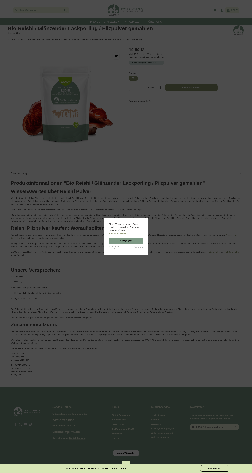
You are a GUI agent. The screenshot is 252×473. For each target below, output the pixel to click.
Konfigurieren (138, 247)
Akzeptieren (126, 241)
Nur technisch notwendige (114, 248)
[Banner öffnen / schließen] (126, 464)
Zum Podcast (214, 468)
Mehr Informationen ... (119, 233)
